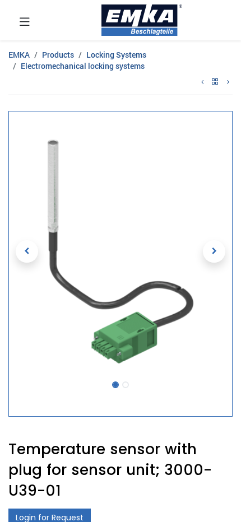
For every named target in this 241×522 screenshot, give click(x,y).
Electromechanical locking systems (83, 65)
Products (58, 54)
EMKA (19, 54)
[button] (27, 251)
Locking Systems (116, 54)
